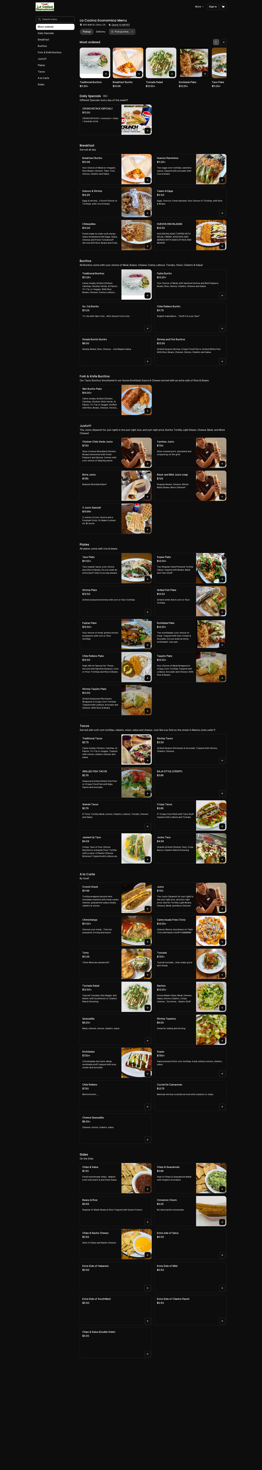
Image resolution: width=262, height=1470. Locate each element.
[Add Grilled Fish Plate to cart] (222, 612)
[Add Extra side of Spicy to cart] (222, 1255)
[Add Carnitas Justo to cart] (222, 463)
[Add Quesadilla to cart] (147, 1040)
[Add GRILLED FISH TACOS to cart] (147, 793)
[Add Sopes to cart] (222, 1073)
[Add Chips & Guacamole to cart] (222, 1189)
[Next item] (223, 42)
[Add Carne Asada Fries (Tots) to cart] (222, 942)
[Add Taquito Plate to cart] (222, 678)
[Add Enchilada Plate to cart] (205, 74)
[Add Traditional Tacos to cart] (147, 760)
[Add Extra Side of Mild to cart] (222, 1288)
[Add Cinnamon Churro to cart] (222, 1222)
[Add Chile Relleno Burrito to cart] (222, 328)
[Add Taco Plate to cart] (147, 579)
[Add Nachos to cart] (222, 1008)
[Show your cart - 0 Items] (223, 7)
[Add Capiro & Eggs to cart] (222, 213)
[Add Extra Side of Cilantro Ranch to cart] (222, 1321)
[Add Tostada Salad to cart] (172, 74)
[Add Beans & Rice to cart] (147, 1222)
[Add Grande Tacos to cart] (147, 826)
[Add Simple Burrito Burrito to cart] (147, 361)
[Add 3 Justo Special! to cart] (147, 529)
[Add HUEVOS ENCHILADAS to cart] (222, 246)
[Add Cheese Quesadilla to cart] (147, 1139)
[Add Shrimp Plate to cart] (147, 612)
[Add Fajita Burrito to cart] (222, 295)
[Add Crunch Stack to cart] (147, 909)
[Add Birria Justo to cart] (147, 496)
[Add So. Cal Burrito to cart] (147, 328)
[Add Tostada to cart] (222, 975)
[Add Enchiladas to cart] (147, 1073)
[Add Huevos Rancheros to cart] (222, 180)
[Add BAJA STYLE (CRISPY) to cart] (222, 793)
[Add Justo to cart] (222, 909)
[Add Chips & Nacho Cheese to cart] (147, 1255)
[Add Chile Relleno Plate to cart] (147, 678)
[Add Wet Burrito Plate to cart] (147, 411)
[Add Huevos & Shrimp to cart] (147, 213)
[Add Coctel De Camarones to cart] (222, 1106)
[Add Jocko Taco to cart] (222, 859)
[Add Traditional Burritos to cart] (106, 74)
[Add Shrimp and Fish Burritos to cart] (222, 361)
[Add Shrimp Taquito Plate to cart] (147, 711)
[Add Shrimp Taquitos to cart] (222, 1040)
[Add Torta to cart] (147, 975)
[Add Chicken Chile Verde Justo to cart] (147, 463)
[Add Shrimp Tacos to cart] (222, 760)
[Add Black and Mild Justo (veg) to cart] (222, 496)
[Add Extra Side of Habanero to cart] (147, 1288)
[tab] (87, 32)
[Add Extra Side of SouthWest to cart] (147, 1321)
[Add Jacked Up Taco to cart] (147, 859)
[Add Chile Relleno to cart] (147, 1106)
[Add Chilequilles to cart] (147, 246)
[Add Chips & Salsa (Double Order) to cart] (147, 1354)
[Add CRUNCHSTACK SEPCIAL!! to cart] (147, 130)
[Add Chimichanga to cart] (147, 942)
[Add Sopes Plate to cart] (222, 579)
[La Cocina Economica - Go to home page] (45, 6)
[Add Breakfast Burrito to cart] (139, 74)
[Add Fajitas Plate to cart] (147, 645)
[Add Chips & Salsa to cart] (147, 1189)
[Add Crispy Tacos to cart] (222, 826)
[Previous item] (216, 42)
